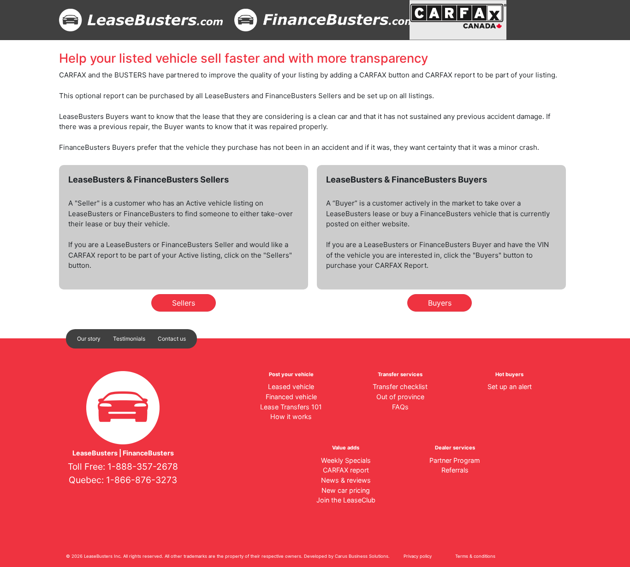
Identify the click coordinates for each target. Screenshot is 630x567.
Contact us (172, 338)
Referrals (455, 470)
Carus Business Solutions (361, 556)
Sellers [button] (183, 302)
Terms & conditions (475, 556)
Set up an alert (509, 386)
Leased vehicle (291, 386)
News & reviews (346, 480)
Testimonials (129, 338)
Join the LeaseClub (345, 500)
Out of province (400, 397)
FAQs (400, 407)
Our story (89, 338)
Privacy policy (418, 556)
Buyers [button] (440, 302)
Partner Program (454, 460)
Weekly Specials (346, 460)
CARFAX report (346, 470)
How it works (291, 416)
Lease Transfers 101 (291, 407)
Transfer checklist (400, 386)
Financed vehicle (291, 397)
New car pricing (345, 490)
